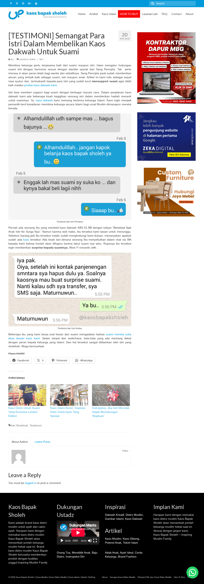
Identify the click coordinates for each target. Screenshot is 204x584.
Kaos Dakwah (133, 518)
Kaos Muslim (113, 538)
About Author (20, 441)
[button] (192, 572)
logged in (30, 483)
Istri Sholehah (19, 425)
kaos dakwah (44, 100)
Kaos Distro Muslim (58, 577)
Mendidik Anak (81, 552)
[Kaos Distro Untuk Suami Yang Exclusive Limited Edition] (27, 395)
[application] (78, 533)
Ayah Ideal (126, 552)
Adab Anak (112, 552)
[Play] (62, 541)
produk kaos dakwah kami (40, 85)
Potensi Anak (113, 542)
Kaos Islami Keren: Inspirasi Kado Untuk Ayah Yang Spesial (67, 411)
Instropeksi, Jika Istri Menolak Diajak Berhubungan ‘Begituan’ (110, 411)
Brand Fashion (127, 556)
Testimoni (36, 425)
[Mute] (90, 541)
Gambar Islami (114, 518)
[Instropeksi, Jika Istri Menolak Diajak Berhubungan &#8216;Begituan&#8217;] (111, 395)
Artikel (32, 59)
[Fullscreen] (95, 541)
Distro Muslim (134, 514)
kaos (26, 239)
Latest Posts (42, 441)
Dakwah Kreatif (114, 514)
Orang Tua (63, 552)
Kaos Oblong (131, 538)
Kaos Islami (74, 577)
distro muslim (35, 534)
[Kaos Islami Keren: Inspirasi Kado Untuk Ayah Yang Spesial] (69, 395)
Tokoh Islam (130, 542)
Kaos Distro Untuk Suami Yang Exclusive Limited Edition (24, 411)
